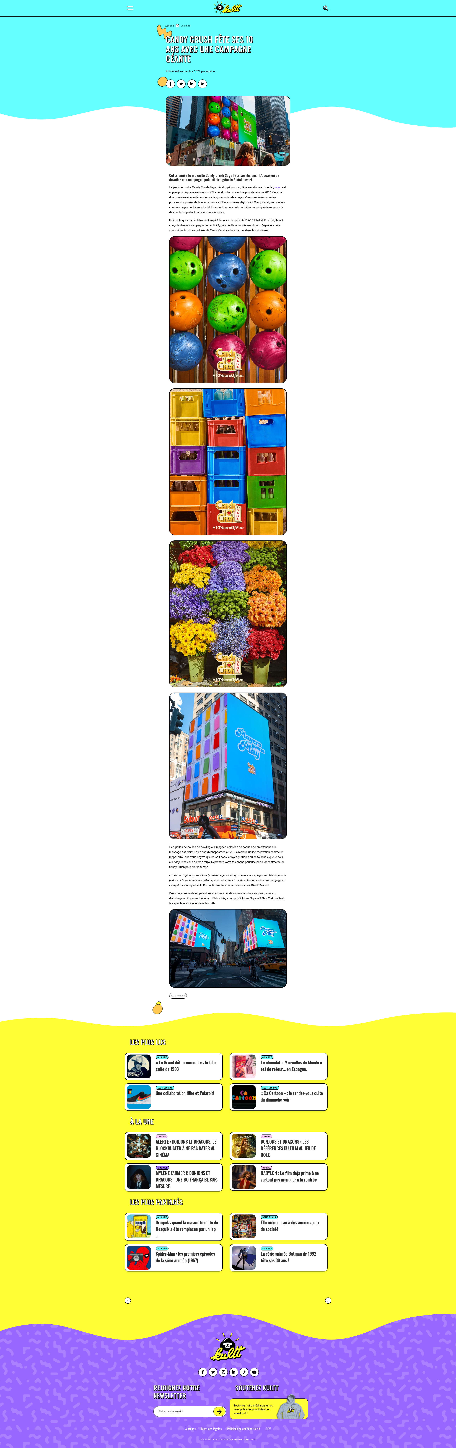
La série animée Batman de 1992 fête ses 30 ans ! (288, 1256)
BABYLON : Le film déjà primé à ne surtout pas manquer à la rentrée (290, 1176)
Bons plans (269, 1217)
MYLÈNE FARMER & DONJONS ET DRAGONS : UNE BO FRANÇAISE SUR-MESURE (187, 1179)
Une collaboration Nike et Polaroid (185, 1093)
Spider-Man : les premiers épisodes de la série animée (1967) (185, 1256)
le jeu (278, 187)
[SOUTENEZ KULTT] (278, 1402)
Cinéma (161, 1136)
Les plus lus (165, 1088)
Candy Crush (178, 996)
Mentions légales (211, 1428)
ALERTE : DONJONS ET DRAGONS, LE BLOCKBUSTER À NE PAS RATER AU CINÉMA (186, 1148)
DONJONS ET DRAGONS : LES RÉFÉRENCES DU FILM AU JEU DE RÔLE (288, 1148)
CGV (268, 1428)
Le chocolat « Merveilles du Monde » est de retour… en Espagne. (291, 1065)
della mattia (250, 1439)
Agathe (210, 71)
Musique (162, 1168)
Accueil (169, 25)
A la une (185, 25)
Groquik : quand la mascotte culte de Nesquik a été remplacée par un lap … (187, 1229)
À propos (190, 1428)
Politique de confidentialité (243, 1428)
